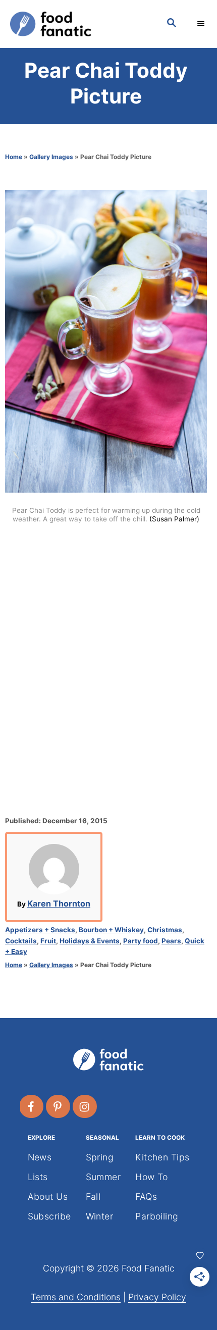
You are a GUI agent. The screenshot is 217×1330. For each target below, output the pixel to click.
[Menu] (202, 24)
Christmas (164, 930)
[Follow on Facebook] (31, 1106)
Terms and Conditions (76, 1297)
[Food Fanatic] (78, 24)
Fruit (48, 941)
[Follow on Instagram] (85, 1106)
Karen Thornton (58, 903)
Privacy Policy (157, 1297)
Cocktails (21, 941)
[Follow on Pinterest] (58, 1106)
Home (13, 157)
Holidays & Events (90, 941)
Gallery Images (51, 157)
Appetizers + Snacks (40, 930)
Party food (140, 941)
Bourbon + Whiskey (111, 930)
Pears (171, 941)
